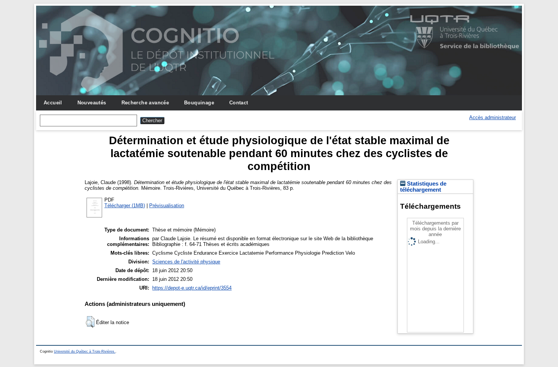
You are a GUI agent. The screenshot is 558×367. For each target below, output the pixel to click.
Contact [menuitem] (238, 103)
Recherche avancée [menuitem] (145, 103)
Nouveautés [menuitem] (91, 103)
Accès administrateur (492, 117)
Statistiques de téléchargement (423, 187)
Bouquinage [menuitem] (199, 103)
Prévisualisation (166, 205)
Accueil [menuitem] (53, 103)
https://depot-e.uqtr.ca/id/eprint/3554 (192, 288)
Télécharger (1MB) (124, 205)
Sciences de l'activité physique (186, 262)
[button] (90, 322)
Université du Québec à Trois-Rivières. (84, 351)
